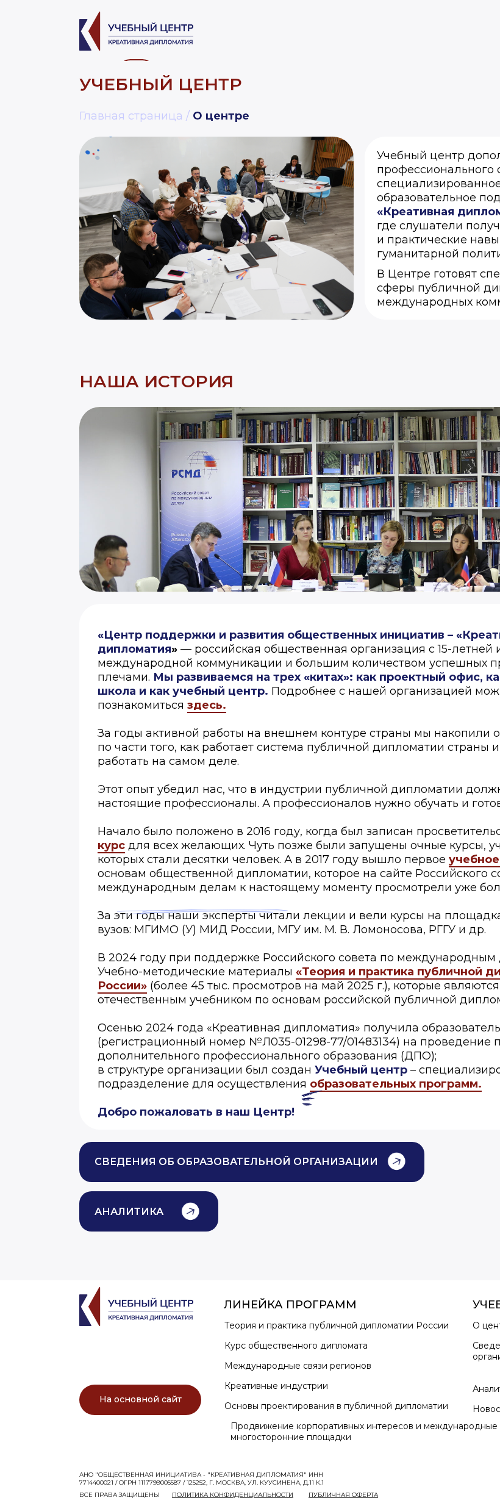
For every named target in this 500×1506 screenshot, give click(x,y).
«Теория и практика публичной (390, 971)
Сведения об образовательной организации (236, 1161)
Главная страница (131, 116)
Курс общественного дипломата (296, 1345)
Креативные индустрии (276, 1385)
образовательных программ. (396, 1084)
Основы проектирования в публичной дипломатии (336, 1405)
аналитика (129, 1211)
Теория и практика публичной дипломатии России (336, 1325)
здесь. (206, 705)
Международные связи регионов (297, 1365)
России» (122, 985)
